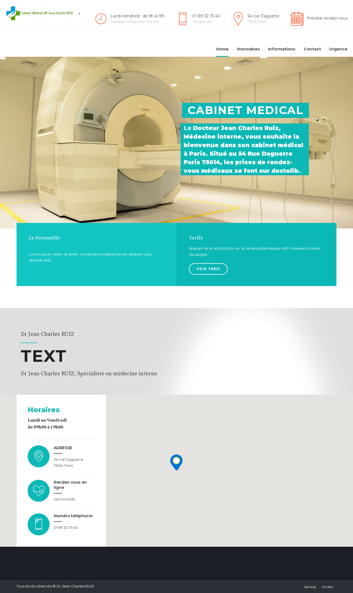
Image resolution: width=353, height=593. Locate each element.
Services (310, 587)
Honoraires (248, 49)
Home (222, 49)
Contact (312, 49)
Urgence (338, 49)
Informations (281, 49)
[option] (176, 142)
